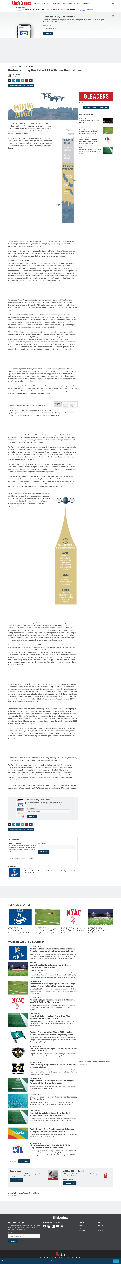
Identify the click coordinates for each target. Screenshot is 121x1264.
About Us (42, 1258)
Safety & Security (26, 66)
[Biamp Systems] (30, 9)
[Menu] (8, 3)
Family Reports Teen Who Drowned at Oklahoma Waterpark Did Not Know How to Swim (52, 1130)
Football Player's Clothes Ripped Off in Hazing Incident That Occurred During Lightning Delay (51, 1033)
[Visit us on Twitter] (61, 1226)
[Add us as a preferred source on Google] (31, 80)
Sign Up (48, 33)
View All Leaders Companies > (96, 107)
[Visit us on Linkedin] (53, 1226)
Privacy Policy (66, 1258)
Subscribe (58, 1258)
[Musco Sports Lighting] (74, 9)
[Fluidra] (21, 9)
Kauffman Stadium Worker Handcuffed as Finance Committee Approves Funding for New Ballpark (49, 872)
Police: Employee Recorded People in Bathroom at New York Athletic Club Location (89, 141)
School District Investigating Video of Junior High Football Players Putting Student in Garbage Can (88, 131)
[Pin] (26, 80)
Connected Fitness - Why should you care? (89, 121)
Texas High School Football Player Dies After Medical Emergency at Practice (90, 151)
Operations (12, 66)
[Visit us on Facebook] (44, 1226)
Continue (43, 852)
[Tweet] (22, 80)
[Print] (9, 80)
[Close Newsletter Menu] (113, 16)
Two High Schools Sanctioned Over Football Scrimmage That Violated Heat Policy (50, 1114)
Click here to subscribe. (69, 788)
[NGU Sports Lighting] (46, 9)
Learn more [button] (54, 1261)
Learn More (16, 1180)
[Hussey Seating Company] (56, 9)
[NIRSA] (38, 9)
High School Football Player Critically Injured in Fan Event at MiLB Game (53, 1049)
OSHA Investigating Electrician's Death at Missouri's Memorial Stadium (53, 1065)
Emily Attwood (17, 74)
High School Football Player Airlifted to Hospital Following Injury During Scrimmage (52, 1082)
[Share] (13, 80)
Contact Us (50, 1258)
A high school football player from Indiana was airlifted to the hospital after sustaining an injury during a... (53, 1087)
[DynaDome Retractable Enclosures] (65, 9)
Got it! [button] (116, 1261)
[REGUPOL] (93, 9)
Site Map (78, 1258)
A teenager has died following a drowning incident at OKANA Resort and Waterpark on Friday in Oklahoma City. (53, 1136)
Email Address (48, 25)
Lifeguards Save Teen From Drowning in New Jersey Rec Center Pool (53, 1098)
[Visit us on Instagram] (48, 1226)
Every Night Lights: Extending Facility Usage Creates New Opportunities (98, 931)
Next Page (24, 1161)
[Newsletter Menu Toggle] (113, 3)
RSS (73, 1258)
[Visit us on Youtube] (57, 1226)
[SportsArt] (83, 9)
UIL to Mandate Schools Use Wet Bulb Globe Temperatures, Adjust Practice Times (50, 1146)
